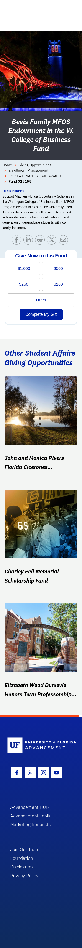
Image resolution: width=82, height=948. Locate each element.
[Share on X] (53, 241)
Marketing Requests (30, 824)
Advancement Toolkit (31, 816)
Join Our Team (25, 849)
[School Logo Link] (38, 745)
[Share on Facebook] (17, 241)
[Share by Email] (64, 241)
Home (7, 165)
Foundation (21, 858)
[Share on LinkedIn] (29, 241)
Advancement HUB (29, 807)
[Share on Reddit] (41, 241)
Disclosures (22, 867)
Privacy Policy (24, 875)
